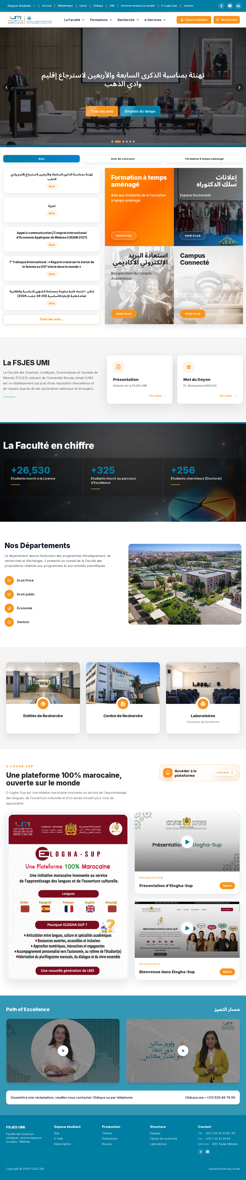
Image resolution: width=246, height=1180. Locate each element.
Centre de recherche (163, 1138)
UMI (112, 5)
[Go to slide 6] (134, 142)
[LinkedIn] (238, 6)
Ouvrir (227, 885)
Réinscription (62, 1144)
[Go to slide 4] (127, 142)
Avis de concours (123, 158)
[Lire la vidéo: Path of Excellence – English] (63, 1051)
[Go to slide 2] (116, 142)
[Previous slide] (6, 87)
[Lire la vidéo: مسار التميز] (183, 1051)
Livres (83, 5)
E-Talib (58, 1138)
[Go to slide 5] (130, 142)
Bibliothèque (65, 5)
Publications (110, 1138)
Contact (188, 5)
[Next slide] (239, 87)
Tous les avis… (51, 319)
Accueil (46, 5)
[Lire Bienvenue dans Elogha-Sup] (187, 928)
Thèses (107, 1133)
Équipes (155, 1133)
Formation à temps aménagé (204, 158)
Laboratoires (158, 1144)
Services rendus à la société (138, 5)
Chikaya (98, 5)
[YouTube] (230, 6)
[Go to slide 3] (121, 142)
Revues (107, 1144)
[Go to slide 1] (112, 142)
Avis (41, 158)
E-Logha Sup (169, 5)
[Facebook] (221, 6)
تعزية (123, 79)
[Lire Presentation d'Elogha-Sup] (187, 841)
